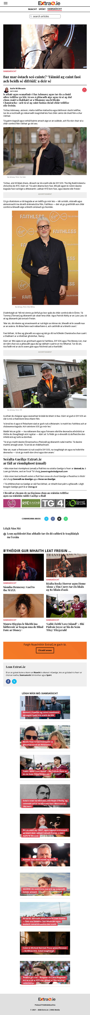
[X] (46, 519)
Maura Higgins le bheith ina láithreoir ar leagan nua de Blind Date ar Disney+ (23, 627)
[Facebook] (53, 519)
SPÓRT (42, 9)
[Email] (59, 519)
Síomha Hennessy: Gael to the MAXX (19, 588)
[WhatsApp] (66, 519)
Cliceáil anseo (45, 650)
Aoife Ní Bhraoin (18, 88)
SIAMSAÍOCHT (54, 9)
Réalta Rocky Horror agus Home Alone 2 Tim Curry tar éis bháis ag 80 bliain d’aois (66, 586)
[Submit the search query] (31, 16)
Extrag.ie (32, 486)
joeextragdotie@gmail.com (54, 471)
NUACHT (32, 9)
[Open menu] (5, 3)
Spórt (49, 675)
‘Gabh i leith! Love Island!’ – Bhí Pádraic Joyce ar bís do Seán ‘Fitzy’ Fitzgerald (65, 627)
